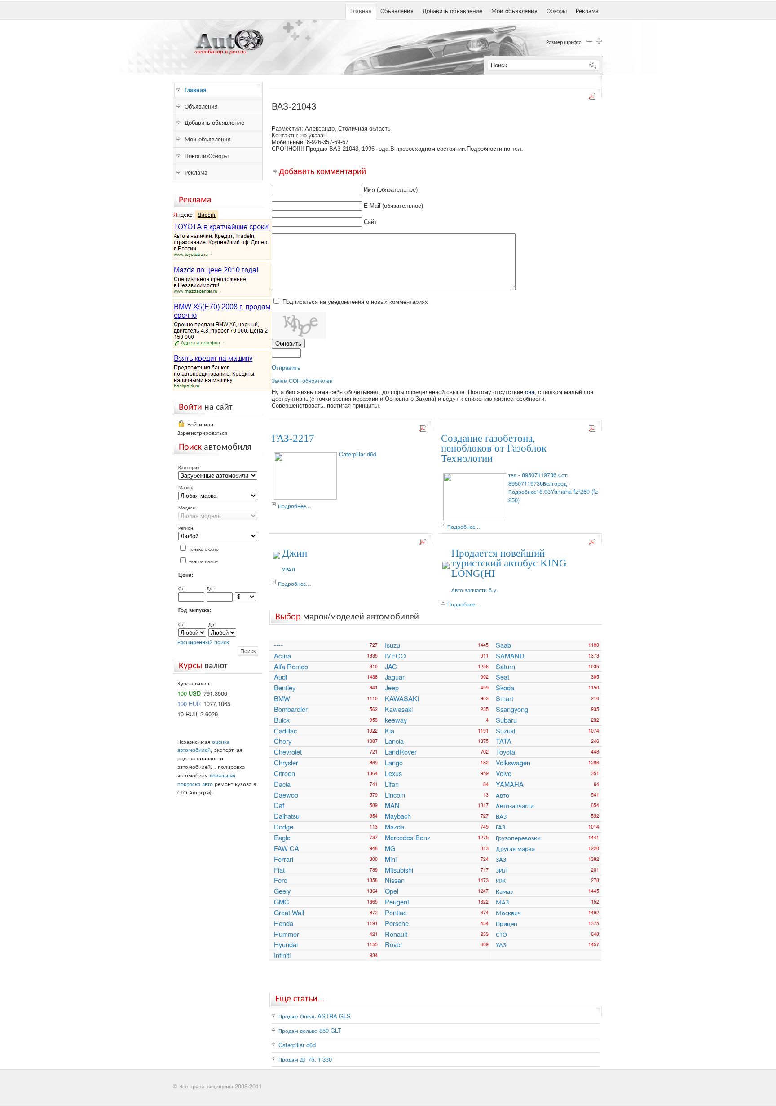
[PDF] (592, 98)
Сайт (370, 222)
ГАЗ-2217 (293, 438)
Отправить (286, 367)
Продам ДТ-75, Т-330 (305, 1059)
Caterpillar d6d (357, 454)
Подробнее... (294, 505)
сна (529, 392)
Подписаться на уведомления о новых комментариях (355, 301)
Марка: (185, 487)
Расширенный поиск (203, 641)
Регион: (186, 527)
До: (210, 588)
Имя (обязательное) (391, 189)
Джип (294, 553)
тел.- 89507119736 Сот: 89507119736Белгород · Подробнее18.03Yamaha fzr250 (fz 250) (553, 487)
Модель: (187, 507)
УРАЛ (288, 569)
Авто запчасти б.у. (474, 589)
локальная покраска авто (206, 779)
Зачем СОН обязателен (302, 381)
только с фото (204, 548)
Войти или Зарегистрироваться (202, 428)
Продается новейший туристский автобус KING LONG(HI (509, 563)
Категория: (189, 466)
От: (181, 588)
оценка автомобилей (203, 745)
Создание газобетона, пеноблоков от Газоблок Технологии (494, 449)
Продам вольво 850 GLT (309, 1030)
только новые (203, 561)
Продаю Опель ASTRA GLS (314, 1016)
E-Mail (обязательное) (393, 205)
